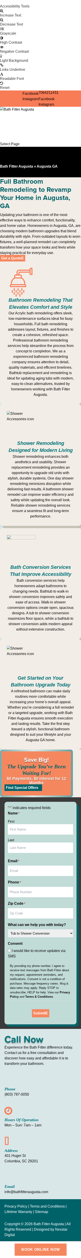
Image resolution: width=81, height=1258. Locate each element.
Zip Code (16, 903)
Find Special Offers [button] (22, 788)
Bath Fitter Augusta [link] (16, 166)
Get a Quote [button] (11, 258)
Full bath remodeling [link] (50, 324)
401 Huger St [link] (15, 1156)
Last (11, 840)
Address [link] (11, 1150)
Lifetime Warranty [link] (18, 1212)
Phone (14, 882)
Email (13, 861)
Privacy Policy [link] (15, 1206)
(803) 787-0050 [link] (16, 1094)
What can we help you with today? (37, 925)
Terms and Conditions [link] (47, 1206)
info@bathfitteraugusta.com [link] (26, 1192)
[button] (46, 99)
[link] (40, 2)
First (11, 821)
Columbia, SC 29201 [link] (21, 1161)
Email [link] (9, 1186)
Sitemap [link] (41, 1212)
